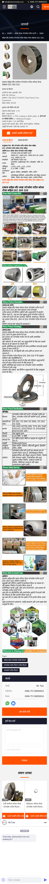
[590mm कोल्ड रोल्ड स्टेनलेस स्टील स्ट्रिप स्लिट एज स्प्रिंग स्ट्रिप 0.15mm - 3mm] (13, 791)
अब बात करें (24, 711)
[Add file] (3, 880)
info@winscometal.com (14, 2)
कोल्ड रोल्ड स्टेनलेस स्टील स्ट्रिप (15, 660)
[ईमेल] (13, 703)
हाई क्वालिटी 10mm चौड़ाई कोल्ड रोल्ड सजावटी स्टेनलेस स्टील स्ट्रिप (35, 805)
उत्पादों (9, 33)
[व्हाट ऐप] (7, 703)
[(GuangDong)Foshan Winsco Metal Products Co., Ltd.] (13, 7)
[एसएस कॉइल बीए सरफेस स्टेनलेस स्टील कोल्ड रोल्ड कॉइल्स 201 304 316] (30, 61)
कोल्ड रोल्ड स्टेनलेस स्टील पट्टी (25, 33)
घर (3, 33)
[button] (7, 78)
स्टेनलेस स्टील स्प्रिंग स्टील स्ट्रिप (15, 665)
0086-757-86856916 (38, 2)
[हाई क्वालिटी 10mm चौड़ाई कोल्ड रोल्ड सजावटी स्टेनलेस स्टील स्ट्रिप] (36, 791)
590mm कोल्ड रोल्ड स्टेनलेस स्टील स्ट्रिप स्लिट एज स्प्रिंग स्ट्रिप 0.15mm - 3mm (11, 805)
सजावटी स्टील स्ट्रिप (11, 670)
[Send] (45, 880)
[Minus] (45, 822)
